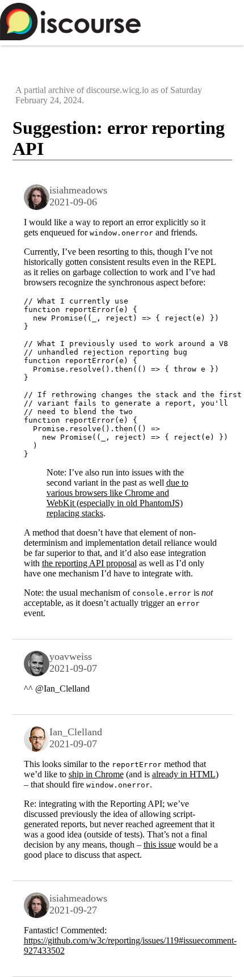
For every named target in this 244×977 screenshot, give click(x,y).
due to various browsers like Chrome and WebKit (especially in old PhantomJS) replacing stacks (117, 498)
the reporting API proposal (89, 563)
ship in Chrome (96, 774)
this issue (160, 844)
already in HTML (184, 774)
